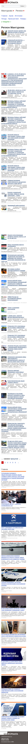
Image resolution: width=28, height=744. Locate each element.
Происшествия (13, 19)
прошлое (14, 459)
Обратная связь (5, 738)
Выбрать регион (5, 739)
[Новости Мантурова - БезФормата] (9, 2)
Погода (4, 19)
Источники (18, 16)
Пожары (23, 19)
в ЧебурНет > (6, 22)
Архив (11, 16)
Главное (4, 16)
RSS (13, 741)
